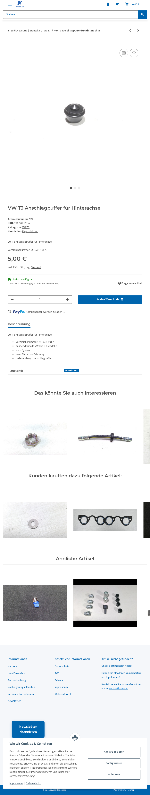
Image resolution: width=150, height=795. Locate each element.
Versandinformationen (21, 694)
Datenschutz (33, 783)
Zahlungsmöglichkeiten (21, 687)
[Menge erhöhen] (67, 300)
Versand (36, 267)
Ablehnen (114, 774)
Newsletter (14, 701)
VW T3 (25, 227)
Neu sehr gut (71, 370)
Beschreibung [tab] (19, 324)
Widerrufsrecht (63, 694)
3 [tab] (79, 188)
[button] (108, 4)
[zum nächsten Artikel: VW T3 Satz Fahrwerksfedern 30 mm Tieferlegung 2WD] (138, 31)
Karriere (12, 666)
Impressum (16, 783)
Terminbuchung (17, 680)
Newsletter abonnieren (28, 729)
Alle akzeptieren (114, 752)
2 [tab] (75, 188)
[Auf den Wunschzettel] (134, 53)
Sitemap (59, 680)
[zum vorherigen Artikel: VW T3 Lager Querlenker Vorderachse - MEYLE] (130, 31)
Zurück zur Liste (19, 30)
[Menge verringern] (12, 300)
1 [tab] (71, 188)
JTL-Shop (129, 790)
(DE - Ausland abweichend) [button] (45, 283)
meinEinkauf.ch (16, 673)
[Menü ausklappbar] (10, 2)
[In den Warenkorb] (11, 43)
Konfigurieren (114, 763)
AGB (57, 673)
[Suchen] (142, 14)
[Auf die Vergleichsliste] (124, 53)
